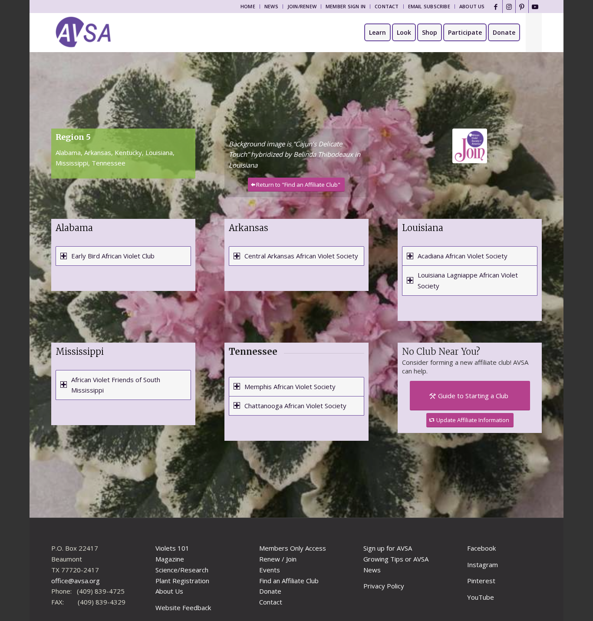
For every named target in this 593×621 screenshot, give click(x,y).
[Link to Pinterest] (522, 6)
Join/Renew (301, 6)
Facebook (481, 548)
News (271, 6)
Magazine (169, 559)
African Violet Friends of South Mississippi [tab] (115, 385)
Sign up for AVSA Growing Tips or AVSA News (395, 559)
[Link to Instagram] (509, 6)
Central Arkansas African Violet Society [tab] (301, 255)
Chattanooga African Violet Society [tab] (295, 405)
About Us (472, 6)
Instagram (482, 564)
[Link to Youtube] (535, 6)
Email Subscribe (429, 6)
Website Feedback (183, 607)
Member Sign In (346, 6)
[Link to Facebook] (496, 6)
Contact (387, 6)
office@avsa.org (75, 580)
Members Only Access (292, 548)
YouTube (480, 597)
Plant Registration (182, 580)
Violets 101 (172, 548)
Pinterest (481, 580)
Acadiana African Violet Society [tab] (462, 255)
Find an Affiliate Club (289, 580)
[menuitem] (248, 6)
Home (247, 6)
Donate (270, 591)
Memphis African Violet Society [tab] (290, 386)
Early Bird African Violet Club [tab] (113, 255)
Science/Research (181, 569)
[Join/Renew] (469, 146)
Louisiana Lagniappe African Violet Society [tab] (468, 280)
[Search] (534, 32)
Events (269, 569)
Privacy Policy (383, 585)
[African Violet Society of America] (83, 32)
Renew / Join (277, 559)
